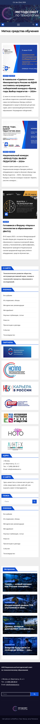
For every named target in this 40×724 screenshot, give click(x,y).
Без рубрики (7, 295)
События (12, 75)
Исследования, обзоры (11, 300)
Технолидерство (9, 335)
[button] (33, 24)
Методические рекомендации (13, 305)
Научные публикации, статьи (13, 315)
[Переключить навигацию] (18, 24)
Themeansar (34, 719)
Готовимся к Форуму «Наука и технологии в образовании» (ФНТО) (19, 228)
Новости (5, 75)
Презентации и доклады (11, 325)
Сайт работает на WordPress (10, 719)
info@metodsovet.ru (12, 684)
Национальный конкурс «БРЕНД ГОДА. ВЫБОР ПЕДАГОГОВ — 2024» (15, 158)
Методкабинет (8, 310)
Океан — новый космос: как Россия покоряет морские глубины (18, 586)
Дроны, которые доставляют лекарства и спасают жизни (19, 628)
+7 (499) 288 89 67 (11, 682)
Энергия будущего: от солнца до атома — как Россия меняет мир (17, 650)
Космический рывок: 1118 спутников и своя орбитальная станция (19, 607)
